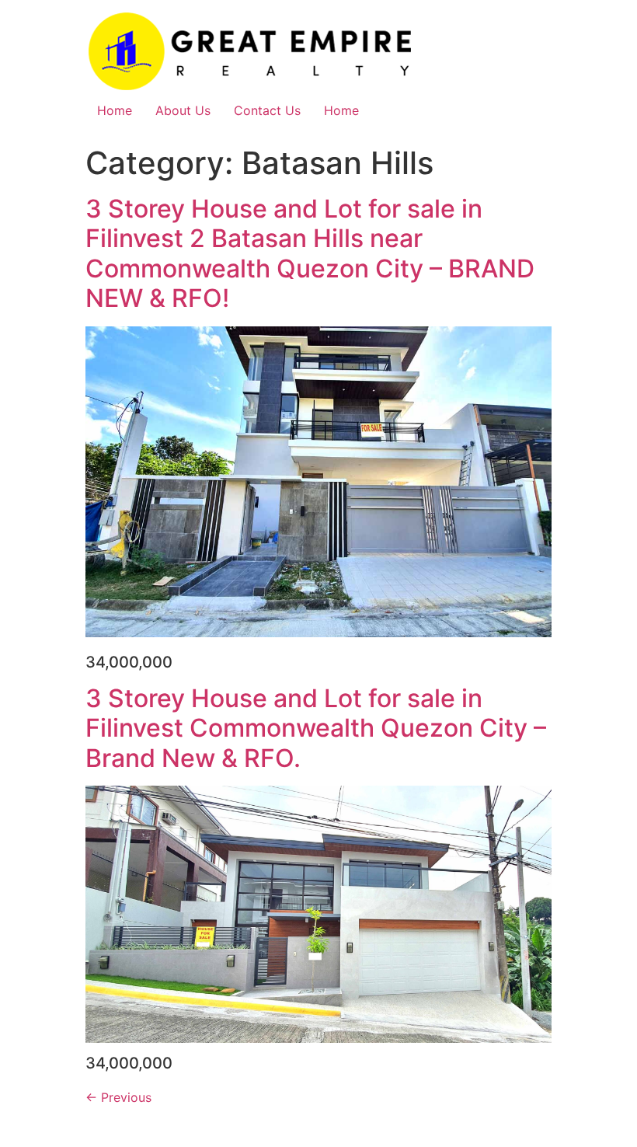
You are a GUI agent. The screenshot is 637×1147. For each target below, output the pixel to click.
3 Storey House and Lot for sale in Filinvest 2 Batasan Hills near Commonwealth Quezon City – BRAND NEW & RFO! (309, 253)
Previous (118, 1097)
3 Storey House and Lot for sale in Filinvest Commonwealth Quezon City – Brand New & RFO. (315, 728)
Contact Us (267, 110)
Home (114, 110)
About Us (183, 110)
